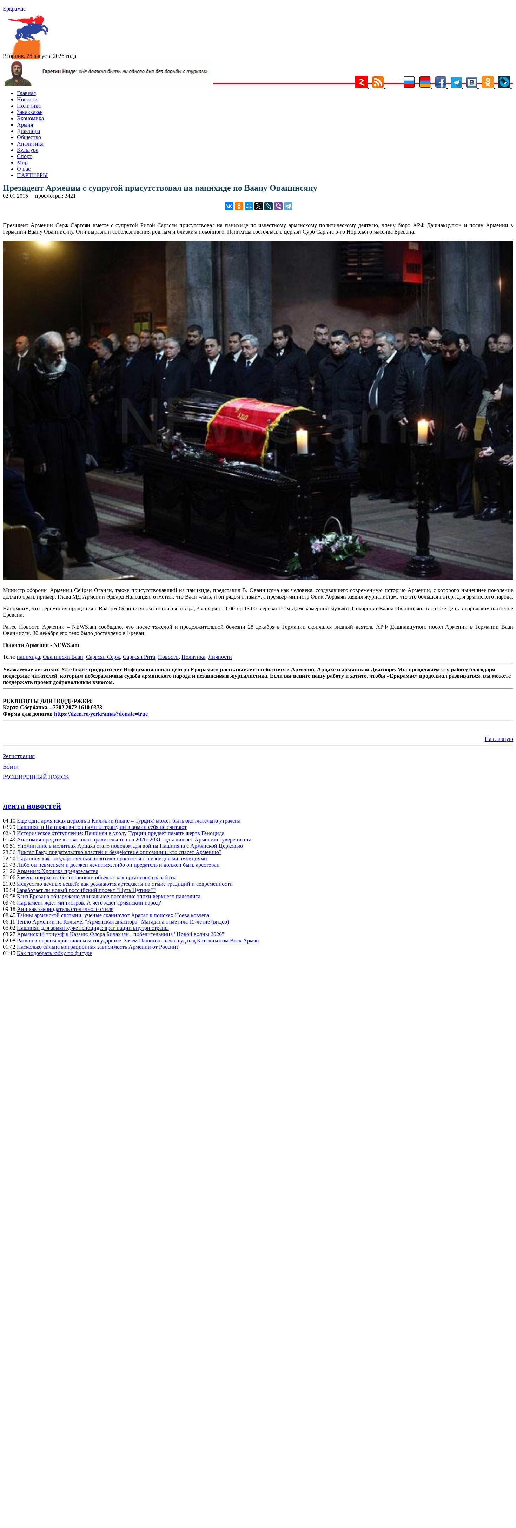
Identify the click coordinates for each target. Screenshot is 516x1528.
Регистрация (19, 756)
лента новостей (32, 805)
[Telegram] (288, 206)
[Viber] (278, 206)
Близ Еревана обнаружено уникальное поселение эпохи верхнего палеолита (108, 896)
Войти (11, 766)
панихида (28, 657)
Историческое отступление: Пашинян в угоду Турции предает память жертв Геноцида (120, 833)
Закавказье (29, 112)
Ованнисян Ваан (63, 657)
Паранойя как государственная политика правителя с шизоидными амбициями (112, 858)
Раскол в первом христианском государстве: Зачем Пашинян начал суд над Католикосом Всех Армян (138, 941)
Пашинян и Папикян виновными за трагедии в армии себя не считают (102, 827)
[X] (258, 206)
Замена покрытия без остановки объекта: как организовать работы (97, 877)
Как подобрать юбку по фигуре (54, 953)
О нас (24, 169)
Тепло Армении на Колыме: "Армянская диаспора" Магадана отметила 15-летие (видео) (122, 922)
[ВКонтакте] (229, 206)
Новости (27, 99)
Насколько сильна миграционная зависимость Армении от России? (98, 947)
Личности (220, 657)
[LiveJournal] (268, 206)
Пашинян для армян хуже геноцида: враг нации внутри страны (93, 928)
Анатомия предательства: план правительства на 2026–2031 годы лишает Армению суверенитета (134, 840)
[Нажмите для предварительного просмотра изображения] (258, 578)
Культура (27, 150)
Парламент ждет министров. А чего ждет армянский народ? (89, 903)
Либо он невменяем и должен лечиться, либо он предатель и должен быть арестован (118, 865)
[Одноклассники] (239, 206)
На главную (499, 739)
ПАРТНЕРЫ (32, 175)
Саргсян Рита (139, 657)
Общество (29, 137)
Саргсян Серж (103, 657)
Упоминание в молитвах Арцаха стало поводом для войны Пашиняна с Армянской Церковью (130, 846)
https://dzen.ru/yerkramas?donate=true (101, 714)
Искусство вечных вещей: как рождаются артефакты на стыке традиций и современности (125, 884)
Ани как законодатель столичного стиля (65, 909)
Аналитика (30, 144)
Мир (22, 162)
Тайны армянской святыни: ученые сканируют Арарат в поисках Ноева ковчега (113, 915)
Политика (29, 106)
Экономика (30, 118)
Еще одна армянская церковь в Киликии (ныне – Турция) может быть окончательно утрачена (128, 821)
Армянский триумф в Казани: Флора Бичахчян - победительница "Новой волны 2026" (120, 934)
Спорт (24, 156)
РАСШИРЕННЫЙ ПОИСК (36, 777)
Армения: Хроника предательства (57, 871)
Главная (26, 93)
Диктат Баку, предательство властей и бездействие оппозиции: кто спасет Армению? (119, 852)
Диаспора (28, 131)
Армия (25, 125)
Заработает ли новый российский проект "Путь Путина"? (86, 890)
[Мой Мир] (249, 206)
